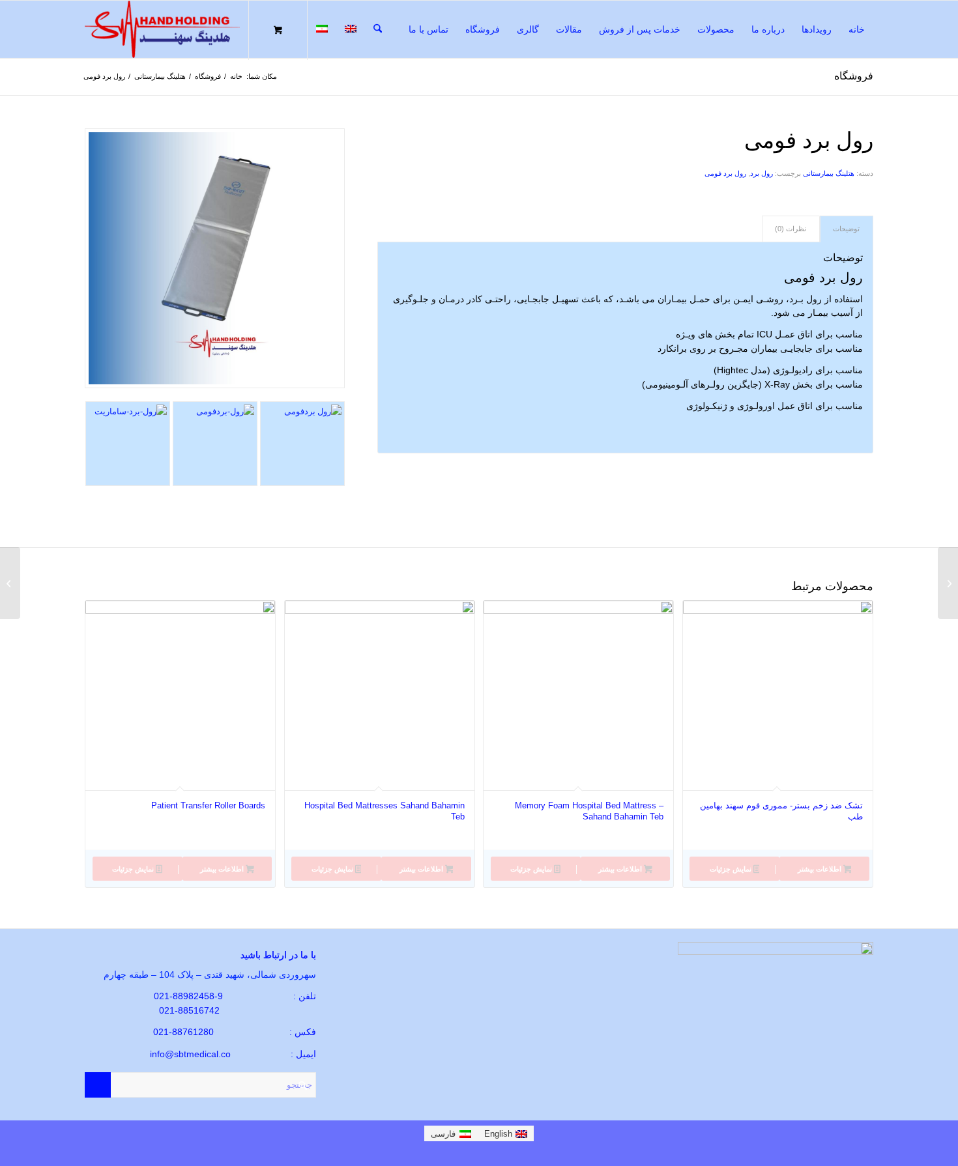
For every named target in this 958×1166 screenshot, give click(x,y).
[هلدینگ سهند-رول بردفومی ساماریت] (302, 443)
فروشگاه (853, 75)
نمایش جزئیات (731, 869)
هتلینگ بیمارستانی (828, 173)
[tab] (846, 229)
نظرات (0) (790, 229)
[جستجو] (377, 29)
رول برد (761, 173)
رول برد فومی (725, 173)
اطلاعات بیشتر (820, 869)
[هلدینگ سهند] (162, 29)
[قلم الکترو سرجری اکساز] (948, 583)
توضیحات (846, 229)
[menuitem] (856, 29)
